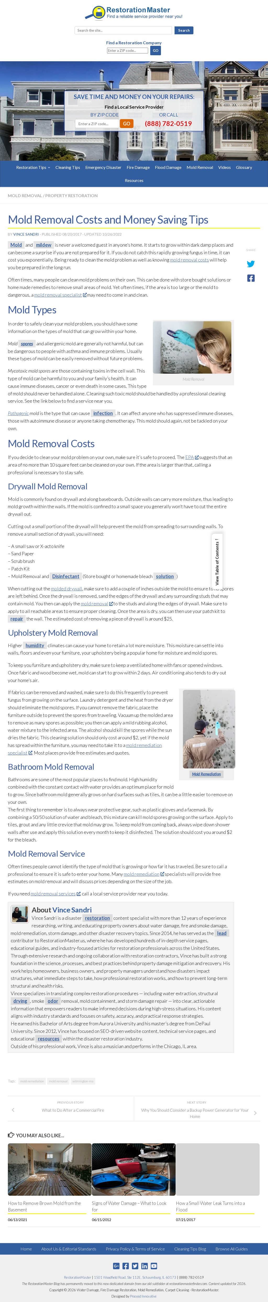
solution (165, 576)
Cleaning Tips (67, 167)
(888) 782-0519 (168, 123)
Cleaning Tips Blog (190, 1248)
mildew (43, 245)
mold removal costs (189, 260)
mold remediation (141, 874)
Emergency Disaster (103, 167)
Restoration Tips (31, 167)
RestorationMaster (77, 1277)
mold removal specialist (58, 295)
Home (26, 1248)
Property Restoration (71, 195)
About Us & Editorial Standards (68, 1248)
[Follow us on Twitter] (135, 1266)
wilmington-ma (82, 1081)
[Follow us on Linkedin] (144, 1266)
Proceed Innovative (143, 1296)
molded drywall (66, 588)
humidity (35, 645)
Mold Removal (200, 167)
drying (20, 1001)
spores (27, 343)
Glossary (244, 167)
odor (53, 1001)
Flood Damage (168, 167)
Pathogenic (18, 413)
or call (168, 115)
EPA (189, 457)
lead (222, 933)
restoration (97, 918)
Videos (224, 167)
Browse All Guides (231, 1248)
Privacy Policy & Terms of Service (135, 1248)
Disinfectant (65, 576)
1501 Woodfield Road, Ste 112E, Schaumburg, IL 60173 (135, 1277)
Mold (16, 245)
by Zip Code (104, 115)
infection (103, 413)
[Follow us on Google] (116, 1266)
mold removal (94, 603)
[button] (217, 561)
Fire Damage (138, 167)
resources (48, 1038)
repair (16, 619)
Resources (134, 180)
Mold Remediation (206, 774)
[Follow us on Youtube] (154, 1266)
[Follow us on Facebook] (125, 1266)
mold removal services (53, 893)
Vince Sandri (26, 234)
